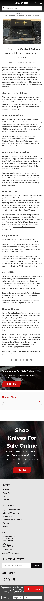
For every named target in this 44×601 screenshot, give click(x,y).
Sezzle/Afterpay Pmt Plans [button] (13, 520)
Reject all (17, 597)
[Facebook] (12, 359)
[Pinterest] (31, 359)
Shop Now (11, 384)
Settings (6, 597)
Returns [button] (6, 526)
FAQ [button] (4, 496)
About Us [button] (6, 493)
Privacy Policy (18, 593)
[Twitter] (24, 359)
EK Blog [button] (6, 490)
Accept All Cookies (33, 597)
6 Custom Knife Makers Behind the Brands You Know (22, 53)
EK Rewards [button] (7, 516)
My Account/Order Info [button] (11, 510)
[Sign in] (36, 3)
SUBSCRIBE (36, 565)
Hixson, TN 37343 (8, 546)
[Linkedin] (27, 359)
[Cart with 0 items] (41, 3)
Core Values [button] (7, 500)
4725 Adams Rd (7, 544)
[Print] (20, 359)
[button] (5, 579)
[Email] (16, 359)
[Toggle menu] (3, 4)
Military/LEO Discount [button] (11, 513)
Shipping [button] (6, 523)
